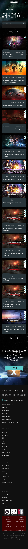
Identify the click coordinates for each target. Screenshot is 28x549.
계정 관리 (4, 432)
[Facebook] (3, 395)
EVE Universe (5, 465)
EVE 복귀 (4, 449)
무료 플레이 (5, 407)
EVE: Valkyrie (5, 468)
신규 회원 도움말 (6, 419)
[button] (25, 2)
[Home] (14, 4)
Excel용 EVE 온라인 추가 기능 (10, 422)
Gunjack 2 (4, 474)
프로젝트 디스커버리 (7, 482)
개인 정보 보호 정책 (7, 500)
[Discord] (18, 395)
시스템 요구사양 (6, 416)
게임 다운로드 (5, 410)
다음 (17, 31)
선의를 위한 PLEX (6, 455)
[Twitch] (14, 395)
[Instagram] (21, 395)
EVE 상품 (4, 479)
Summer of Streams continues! (13, 179)
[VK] (25, 395)
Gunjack (4, 471)
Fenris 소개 (5, 494)
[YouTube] (10, 395)
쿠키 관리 (4, 506)
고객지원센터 (5, 435)
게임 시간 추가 (6, 413)
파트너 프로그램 (6, 452)
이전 (10, 31)
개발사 (3, 443)
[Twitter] (6, 395)
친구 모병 (4, 446)
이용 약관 (4, 497)
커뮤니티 (4, 438)
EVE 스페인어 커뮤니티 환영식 (13, 105)
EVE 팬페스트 (5, 477)
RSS (3, 503)
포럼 (3, 441)
